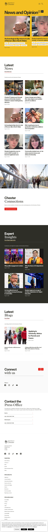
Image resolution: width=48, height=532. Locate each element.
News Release (17, 45)
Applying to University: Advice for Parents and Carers (35, 334)
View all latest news (8, 71)
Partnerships (6, 515)
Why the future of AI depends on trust (34, 266)
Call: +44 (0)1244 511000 (18, 423)
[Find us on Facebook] (5, 385)
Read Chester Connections (11, 209)
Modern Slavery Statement (9, 511)
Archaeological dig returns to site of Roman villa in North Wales (17, 39)
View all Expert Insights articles (10, 240)
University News (23, 45)
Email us (18, 413)
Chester (6, 43)
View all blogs (7, 318)
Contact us (6, 462)
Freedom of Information (8, 509)
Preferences (17, 529)
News (5, 464)
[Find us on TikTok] (13, 385)
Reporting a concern (8, 492)
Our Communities (7, 490)
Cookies (5, 501)
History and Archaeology (9, 45)
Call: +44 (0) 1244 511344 (18, 416)
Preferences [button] (35, 526)
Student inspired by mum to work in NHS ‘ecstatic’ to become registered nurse (12, 153)
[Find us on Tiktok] (13, 453)
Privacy (5, 503)
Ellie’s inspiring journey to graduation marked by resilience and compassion (34, 126)
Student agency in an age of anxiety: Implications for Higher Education (33, 291)
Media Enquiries (18, 420)
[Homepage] (9, 3)
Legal (5, 505)
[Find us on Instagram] (9, 385)
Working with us (7, 517)
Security (5, 519)
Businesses (6, 489)
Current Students (7, 479)
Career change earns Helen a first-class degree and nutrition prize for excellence (33, 99)
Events (5, 466)
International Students (8, 481)
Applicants (6, 477)
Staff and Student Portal (8, 468)
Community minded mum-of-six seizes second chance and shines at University (34, 153)
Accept (31, 529)
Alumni (5, 487)
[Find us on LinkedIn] (21, 453)
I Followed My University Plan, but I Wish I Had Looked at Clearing (33, 348)
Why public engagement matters (13, 266)
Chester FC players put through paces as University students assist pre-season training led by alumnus (13, 99)
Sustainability (6, 513)
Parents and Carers (7, 483)
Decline (24, 529)
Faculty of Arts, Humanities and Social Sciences (17, 43)
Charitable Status (7, 507)
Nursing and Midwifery (42, 44)
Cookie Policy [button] (9, 526)
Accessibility (6, 499)
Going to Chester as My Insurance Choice (12, 348)
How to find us (7, 460)
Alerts (5, 470)
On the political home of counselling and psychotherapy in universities (13, 291)
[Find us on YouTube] (17, 385)
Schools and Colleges (8, 485)
